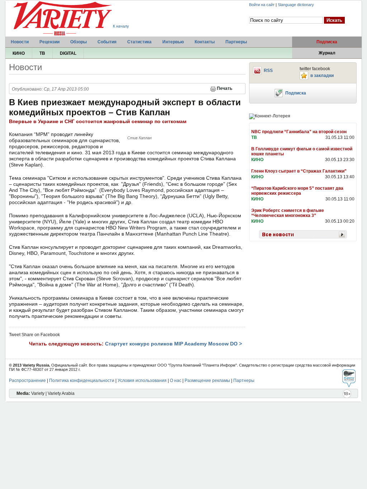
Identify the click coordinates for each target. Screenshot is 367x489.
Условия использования (142, 380)
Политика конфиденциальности (81, 380)
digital (68, 53)
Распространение (27, 380)
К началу (121, 26)
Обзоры (78, 41)
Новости (20, 41)
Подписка (326, 41)
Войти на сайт (262, 5)
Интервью (173, 41)
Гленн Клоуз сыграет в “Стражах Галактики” (299, 171)
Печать (224, 88)
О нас (175, 380)
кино (19, 53)
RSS (268, 70)
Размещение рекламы (207, 380)
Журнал (327, 52)
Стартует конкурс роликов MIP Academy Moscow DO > (173, 344)
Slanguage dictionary (296, 5)
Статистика (139, 41)
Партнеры (236, 41)
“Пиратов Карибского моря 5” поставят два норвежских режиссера (297, 191)
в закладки (322, 75)
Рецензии (49, 41)
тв (42, 53)
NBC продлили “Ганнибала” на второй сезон (299, 131)
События (106, 41)
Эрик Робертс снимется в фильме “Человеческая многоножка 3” (287, 213)
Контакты (205, 41)
